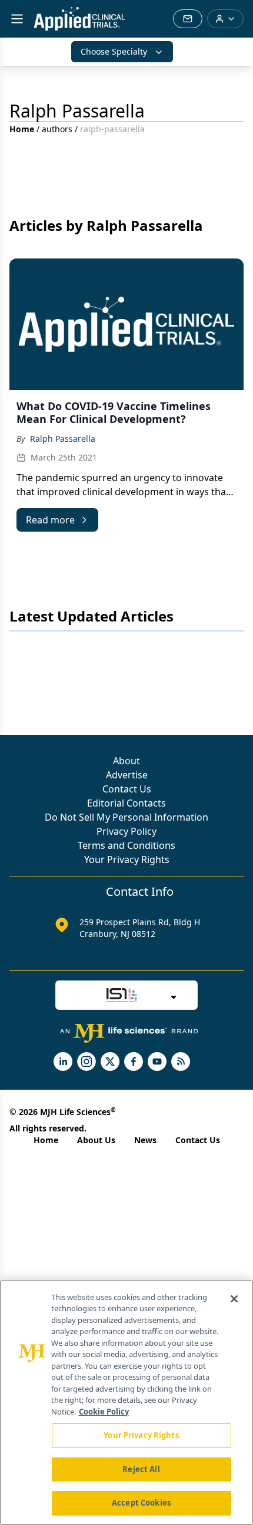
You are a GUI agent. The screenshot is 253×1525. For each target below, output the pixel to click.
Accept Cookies (141, 1502)
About (126, 760)
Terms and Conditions (126, 845)
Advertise (127, 774)
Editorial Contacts (126, 803)
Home (21, 129)
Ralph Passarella (62, 438)
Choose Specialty (114, 51)
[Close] (234, 1299)
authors (57, 129)
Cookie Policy (104, 1411)
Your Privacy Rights (126, 859)
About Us (96, 1140)
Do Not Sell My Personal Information (126, 817)
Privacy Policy (126, 831)
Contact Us (126, 788)
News (145, 1140)
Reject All (140, 1469)
